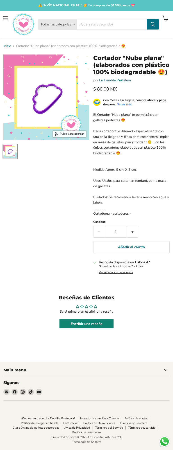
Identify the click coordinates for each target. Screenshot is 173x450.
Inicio (7, 46)
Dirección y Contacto (133, 423)
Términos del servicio (141, 428)
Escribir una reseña (86, 323)
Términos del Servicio (109, 428)
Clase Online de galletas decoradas (36, 428)
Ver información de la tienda (116, 272)
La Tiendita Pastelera (115, 80)
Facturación (70, 423)
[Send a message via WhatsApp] (164, 441)
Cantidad (99, 222)
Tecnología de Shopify (86, 442)
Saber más (124, 104)
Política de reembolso (86, 432)
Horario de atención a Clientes (100, 418)
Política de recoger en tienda (39, 423)
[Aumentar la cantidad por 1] (132, 232)
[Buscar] (153, 24)
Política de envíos (136, 418)
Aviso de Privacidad (77, 428)
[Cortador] (10, 151)
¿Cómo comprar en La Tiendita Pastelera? (48, 418)
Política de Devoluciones (99, 423)
